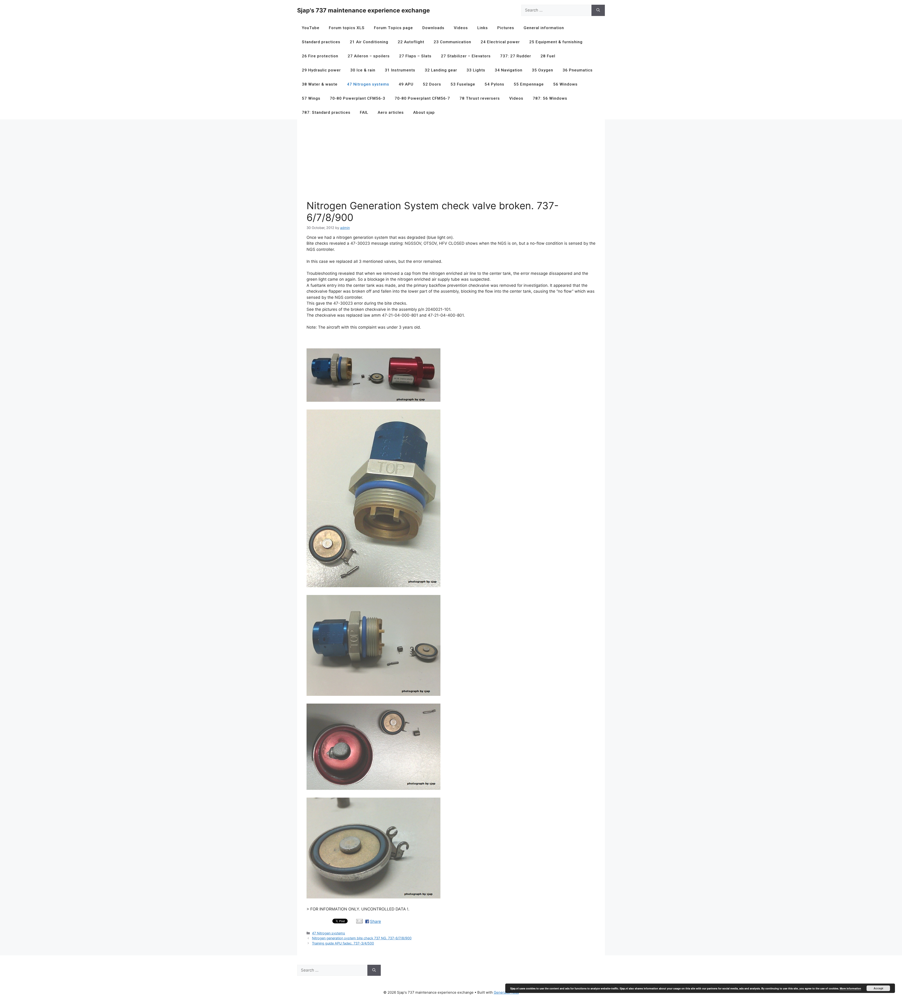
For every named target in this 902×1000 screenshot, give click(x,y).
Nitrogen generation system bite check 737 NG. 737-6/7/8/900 (362, 938)
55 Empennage (529, 84)
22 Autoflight (411, 41)
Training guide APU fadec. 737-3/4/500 (343, 943)
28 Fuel (547, 56)
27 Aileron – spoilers (369, 56)
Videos (461, 27)
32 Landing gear (441, 70)
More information (850, 988)
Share (375, 921)
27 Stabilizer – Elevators (466, 56)
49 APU (406, 84)
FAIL (364, 112)
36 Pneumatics (578, 70)
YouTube (310, 27)
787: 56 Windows (550, 98)
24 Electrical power (500, 41)
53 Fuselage (463, 84)
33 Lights (476, 70)
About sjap (424, 112)
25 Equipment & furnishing (556, 41)
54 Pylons (494, 84)
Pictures (505, 27)
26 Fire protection (320, 56)
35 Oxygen (542, 70)
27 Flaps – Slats (415, 56)
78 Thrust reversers (479, 98)
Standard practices (321, 41)
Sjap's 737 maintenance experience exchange (363, 10)
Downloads (433, 27)
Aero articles (391, 112)
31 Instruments (400, 70)
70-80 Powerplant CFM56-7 (422, 98)
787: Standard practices (326, 112)
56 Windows (565, 84)
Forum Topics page (393, 27)
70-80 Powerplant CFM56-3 (357, 98)
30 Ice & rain (362, 70)
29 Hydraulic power (321, 70)
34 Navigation (508, 70)
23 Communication (452, 41)
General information (544, 27)
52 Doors (432, 84)
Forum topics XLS (347, 27)
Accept (878, 988)
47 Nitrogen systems (368, 84)
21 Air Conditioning (369, 41)
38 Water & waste (320, 84)
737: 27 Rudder (515, 56)
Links (482, 27)
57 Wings (311, 98)
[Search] (598, 10)
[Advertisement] (447, 162)
